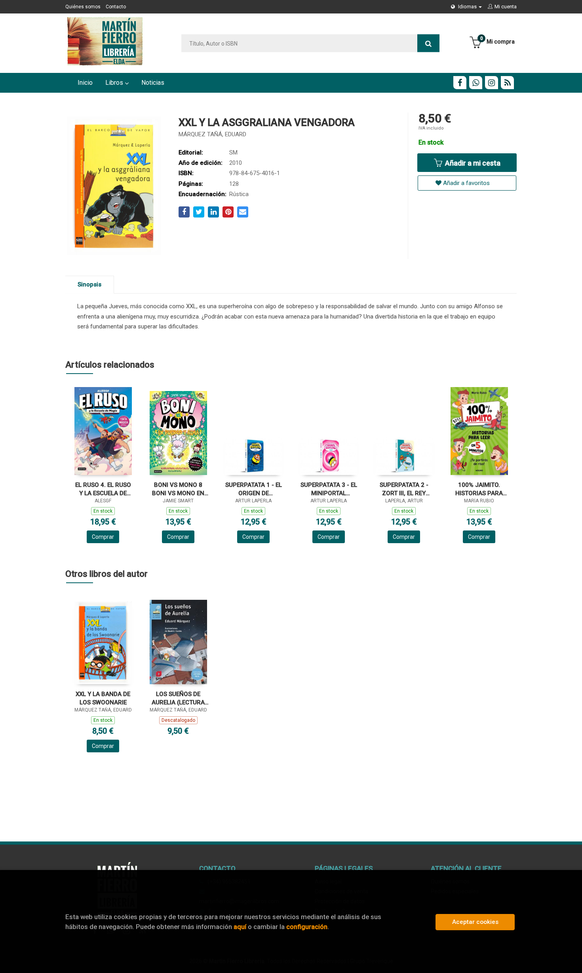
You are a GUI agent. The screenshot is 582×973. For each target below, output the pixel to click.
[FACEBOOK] (459, 82)
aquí (240, 927)
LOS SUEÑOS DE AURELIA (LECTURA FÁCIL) (178, 698)
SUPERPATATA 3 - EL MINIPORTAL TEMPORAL (329, 489)
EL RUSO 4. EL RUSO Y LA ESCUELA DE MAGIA (103, 489)
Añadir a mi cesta (471, 163)
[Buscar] (428, 43)
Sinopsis (89, 284)
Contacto (116, 7)
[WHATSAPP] (475, 82)
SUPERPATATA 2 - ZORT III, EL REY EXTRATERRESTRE (404, 489)
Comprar (103, 537)
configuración (306, 927)
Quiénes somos (83, 7)
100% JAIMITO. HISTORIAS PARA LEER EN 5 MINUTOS (479, 489)
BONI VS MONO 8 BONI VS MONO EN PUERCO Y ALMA (178, 489)
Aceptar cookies (475, 921)
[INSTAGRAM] (491, 82)
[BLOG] (507, 82)
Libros (115, 82)
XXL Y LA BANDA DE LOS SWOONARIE (103, 698)
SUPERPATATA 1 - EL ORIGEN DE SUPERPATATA (253, 489)
